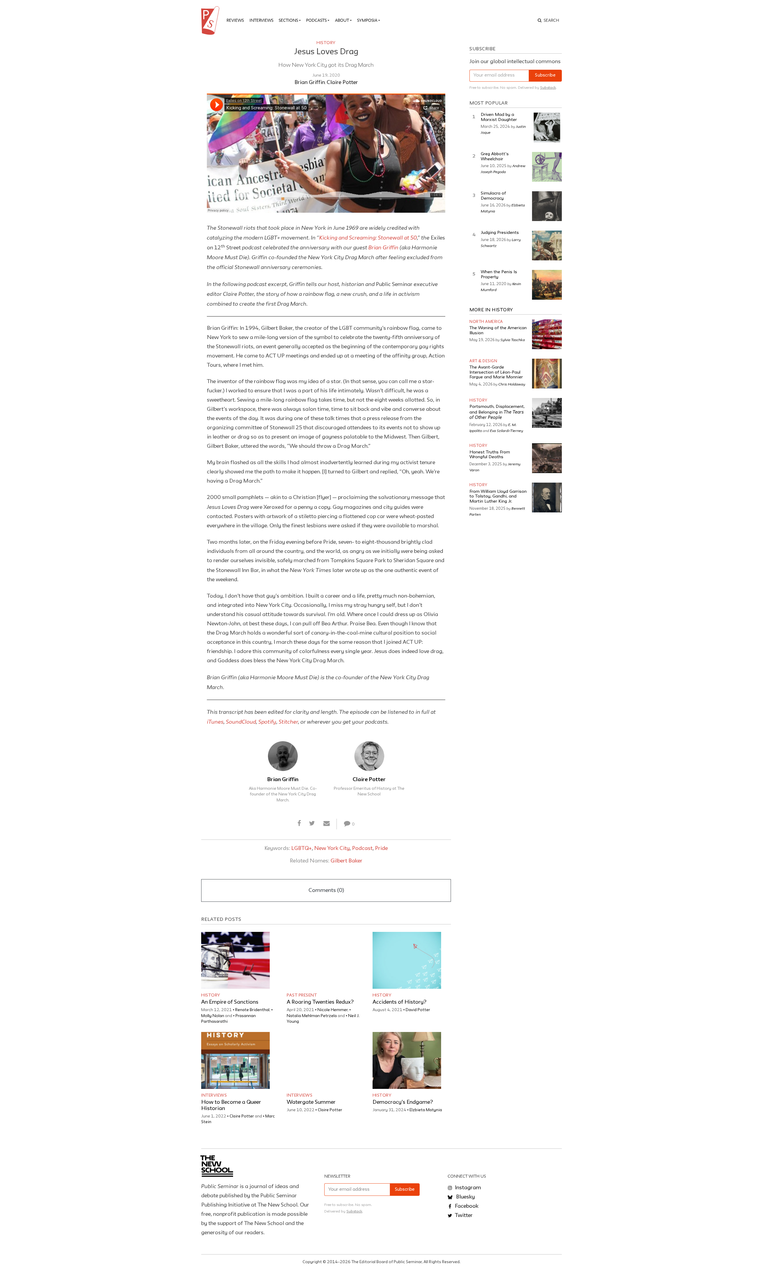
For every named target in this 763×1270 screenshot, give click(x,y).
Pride (381, 848)
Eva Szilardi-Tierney (506, 430)
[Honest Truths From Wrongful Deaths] (547, 458)
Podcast (362, 848)
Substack (548, 87)
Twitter (463, 1215)
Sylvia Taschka (512, 340)
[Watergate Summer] (321, 1060)
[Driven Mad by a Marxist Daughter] (547, 127)
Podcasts (316, 20)
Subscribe (545, 75)
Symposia (367, 20)
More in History (491, 310)
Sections (288, 20)
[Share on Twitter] (312, 823)
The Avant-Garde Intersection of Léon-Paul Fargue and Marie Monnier (496, 372)
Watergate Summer (311, 1102)
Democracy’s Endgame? (403, 1102)
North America (486, 322)
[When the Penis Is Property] (547, 285)
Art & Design (483, 361)
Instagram (467, 1187)
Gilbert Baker (346, 861)
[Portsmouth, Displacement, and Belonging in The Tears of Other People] (547, 413)
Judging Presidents (500, 233)
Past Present (302, 995)
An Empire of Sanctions (229, 1002)
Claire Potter (342, 82)
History (326, 43)
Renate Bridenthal (252, 1010)
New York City (332, 848)
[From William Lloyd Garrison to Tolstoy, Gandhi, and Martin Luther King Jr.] (547, 497)
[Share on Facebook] (299, 823)
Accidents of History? (400, 1002)
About (342, 20)
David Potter (418, 1010)
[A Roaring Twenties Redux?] (321, 960)
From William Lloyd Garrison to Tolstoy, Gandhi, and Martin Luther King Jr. (498, 496)
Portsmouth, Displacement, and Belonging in (497, 412)
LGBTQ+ (301, 848)
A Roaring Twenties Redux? (320, 1002)
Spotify (267, 722)
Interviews (261, 20)
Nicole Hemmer (332, 1010)
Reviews (235, 20)
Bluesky (465, 1197)
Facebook (466, 1206)
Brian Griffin (309, 82)
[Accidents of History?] (407, 960)
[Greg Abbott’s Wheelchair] (547, 167)
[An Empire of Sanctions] (235, 960)
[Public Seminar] (211, 20)
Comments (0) (326, 890)
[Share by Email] (326, 823)
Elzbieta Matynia (426, 1110)
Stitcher (288, 722)
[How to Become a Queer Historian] (235, 1060)
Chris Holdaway (511, 384)
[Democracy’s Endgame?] (407, 1060)
